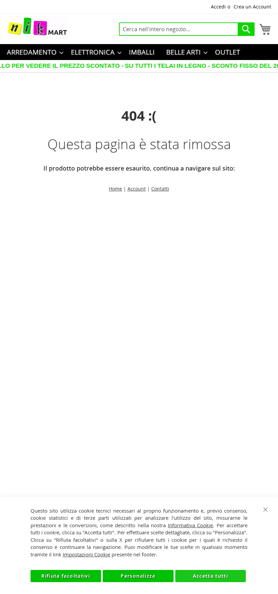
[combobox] (187, 29)
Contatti (160, 188)
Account (136, 188)
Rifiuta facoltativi (65, 576)
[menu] (139, 52)
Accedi (218, 6)
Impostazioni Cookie (86, 554)
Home (115, 188)
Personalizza (138, 576)
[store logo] (37, 27)
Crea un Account (252, 6)
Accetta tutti (211, 576)
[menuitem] (33, 52)
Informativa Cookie (190, 525)
